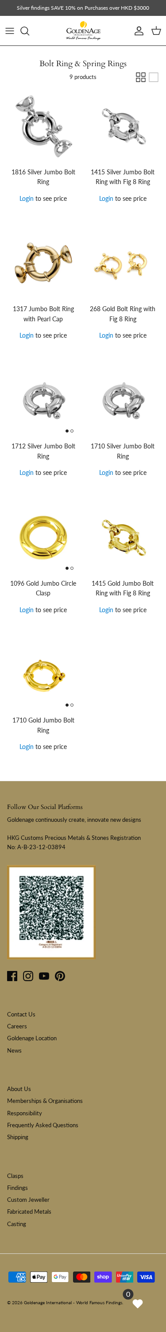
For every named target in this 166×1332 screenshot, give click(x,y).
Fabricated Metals (29, 1211)
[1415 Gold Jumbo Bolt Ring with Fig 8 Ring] (123, 538)
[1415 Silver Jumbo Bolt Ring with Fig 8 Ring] (123, 126)
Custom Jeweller (28, 1199)
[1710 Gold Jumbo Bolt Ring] (43, 675)
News (14, 1050)
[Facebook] (12, 976)
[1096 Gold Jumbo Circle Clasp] (43, 538)
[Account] (137, 31)
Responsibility (24, 1113)
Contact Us (21, 1014)
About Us (19, 1088)
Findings (17, 1187)
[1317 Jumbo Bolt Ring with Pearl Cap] (43, 264)
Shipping (17, 1136)
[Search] (29, 31)
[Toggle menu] (9, 31)
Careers (17, 1026)
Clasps (15, 1175)
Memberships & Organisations (45, 1100)
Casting (16, 1223)
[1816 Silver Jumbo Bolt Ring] (43, 126)
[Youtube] (44, 976)
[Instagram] (28, 976)
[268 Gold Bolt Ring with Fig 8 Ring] (123, 264)
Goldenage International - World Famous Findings (73, 1302)
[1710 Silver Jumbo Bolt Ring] (123, 401)
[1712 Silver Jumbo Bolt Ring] (43, 401)
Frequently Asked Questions (42, 1125)
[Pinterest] (60, 976)
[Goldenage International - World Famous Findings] (83, 30)
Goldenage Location (32, 1038)
